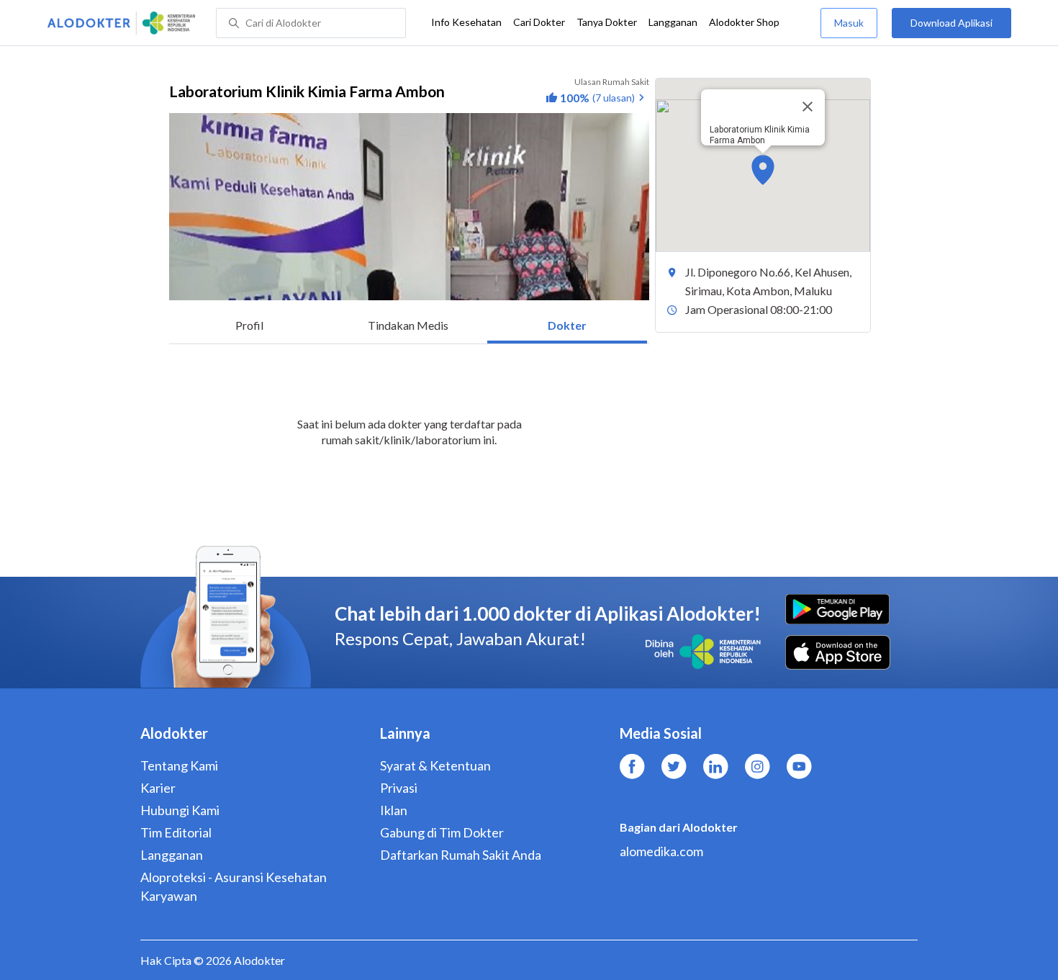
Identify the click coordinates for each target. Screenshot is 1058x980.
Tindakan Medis (408, 325)
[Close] (807, 106)
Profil (249, 325)
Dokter (567, 325)
